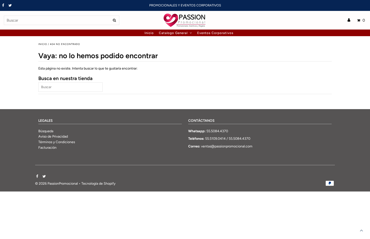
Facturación (47, 147)
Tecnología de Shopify (98, 183)
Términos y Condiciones (56, 142)
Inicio (42, 44)
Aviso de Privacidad (53, 136)
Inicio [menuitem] (149, 33)
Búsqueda (45, 131)
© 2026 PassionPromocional (56, 183)
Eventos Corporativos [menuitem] (215, 33)
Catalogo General (173, 33)
